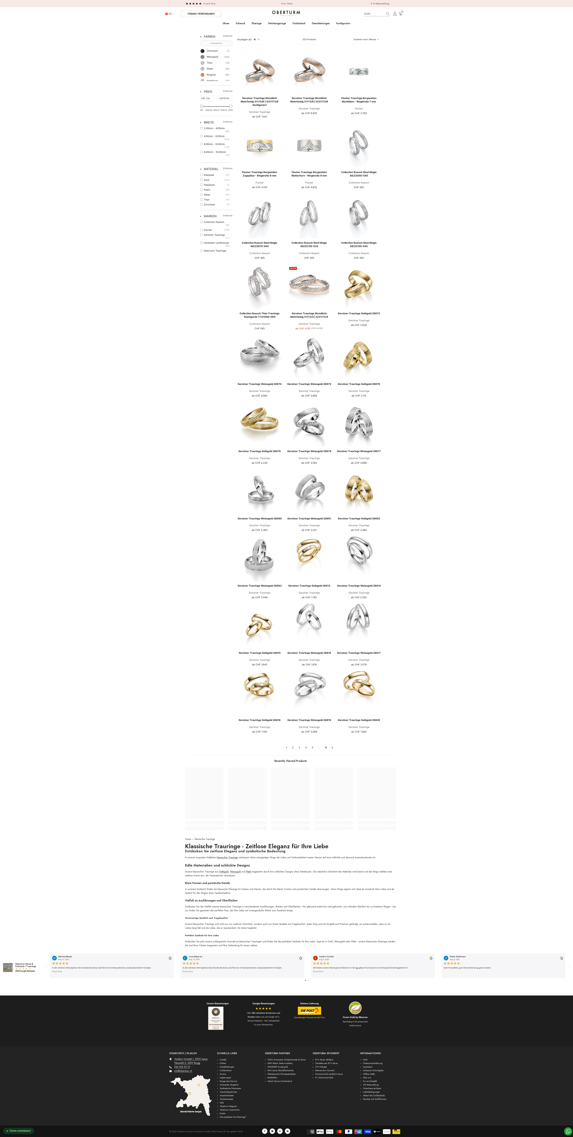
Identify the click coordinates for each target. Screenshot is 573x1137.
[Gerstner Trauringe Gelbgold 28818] (259, 693)
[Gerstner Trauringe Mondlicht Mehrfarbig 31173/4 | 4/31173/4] (309, 287)
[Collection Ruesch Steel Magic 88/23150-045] (358, 216)
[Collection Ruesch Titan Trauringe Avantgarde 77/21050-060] (259, 287)
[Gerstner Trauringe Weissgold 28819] (309, 693)
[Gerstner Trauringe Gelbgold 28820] (358, 693)
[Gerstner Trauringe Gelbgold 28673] (358, 287)
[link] (204, 823)
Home (188, 839)
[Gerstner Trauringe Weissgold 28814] (358, 559)
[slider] (201, 106)
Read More (57, 971)
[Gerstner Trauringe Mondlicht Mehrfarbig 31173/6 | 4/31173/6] (309, 71)
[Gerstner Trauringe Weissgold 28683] (259, 559)
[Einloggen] (395, 14)
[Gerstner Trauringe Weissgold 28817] (358, 626)
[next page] (332, 748)
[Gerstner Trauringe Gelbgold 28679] (259, 424)
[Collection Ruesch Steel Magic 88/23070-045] (259, 216)
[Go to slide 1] (305, 980)
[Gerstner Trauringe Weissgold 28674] (259, 357)
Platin (248, 871)
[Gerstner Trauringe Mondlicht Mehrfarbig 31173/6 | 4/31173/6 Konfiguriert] (259, 71)
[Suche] (376, 13)
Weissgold (235, 871)
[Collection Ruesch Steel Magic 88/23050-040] (358, 145)
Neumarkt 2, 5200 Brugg (187, 1063)
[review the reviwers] (170, 958)
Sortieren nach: (364, 39)
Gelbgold (224, 871)
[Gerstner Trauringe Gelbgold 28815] (259, 626)
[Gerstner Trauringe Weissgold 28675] (309, 357)
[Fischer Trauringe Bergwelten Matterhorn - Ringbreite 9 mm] (309, 145)
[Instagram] (272, 1131)
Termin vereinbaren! (20, 1131)
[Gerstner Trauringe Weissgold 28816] (309, 626)
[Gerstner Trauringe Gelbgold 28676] (358, 357)
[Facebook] (264, 1131)
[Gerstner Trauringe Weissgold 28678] (309, 424)
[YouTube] (287, 1131)
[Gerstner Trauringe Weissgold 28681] (309, 492)
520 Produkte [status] (309, 39)
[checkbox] (215, 51)
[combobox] (373, 13)
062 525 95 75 (182, 1067)
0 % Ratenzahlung (380, 3)
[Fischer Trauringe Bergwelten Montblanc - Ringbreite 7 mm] (358, 71)
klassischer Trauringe (227, 857)
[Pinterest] (280, 1131)
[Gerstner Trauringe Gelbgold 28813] (309, 559)
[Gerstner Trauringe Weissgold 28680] (259, 492)
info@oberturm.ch (183, 1071)
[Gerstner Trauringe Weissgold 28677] (358, 424)
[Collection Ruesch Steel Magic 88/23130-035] (309, 216)
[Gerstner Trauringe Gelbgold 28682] (358, 492)
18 (326, 747)
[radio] (254, 39)
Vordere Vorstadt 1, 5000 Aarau (191, 1059)
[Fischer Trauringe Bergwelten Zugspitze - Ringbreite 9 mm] (259, 145)
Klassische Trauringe (205, 839)
